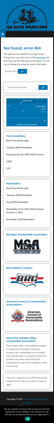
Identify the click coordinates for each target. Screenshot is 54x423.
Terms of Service (38, 381)
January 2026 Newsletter (19, 147)
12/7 (8, 168)
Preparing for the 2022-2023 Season (25, 154)
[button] (2, 34)
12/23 (9, 161)
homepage (40, 57)
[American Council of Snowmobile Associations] (27, 316)
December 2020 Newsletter (20, 219)
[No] (50, 414)
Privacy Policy (19, 381)
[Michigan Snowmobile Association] (27, 246)
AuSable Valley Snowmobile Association (27, 15)
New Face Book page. (17, 140)
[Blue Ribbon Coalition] (27, 279)
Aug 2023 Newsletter (17, 202)
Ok (27, 419)
